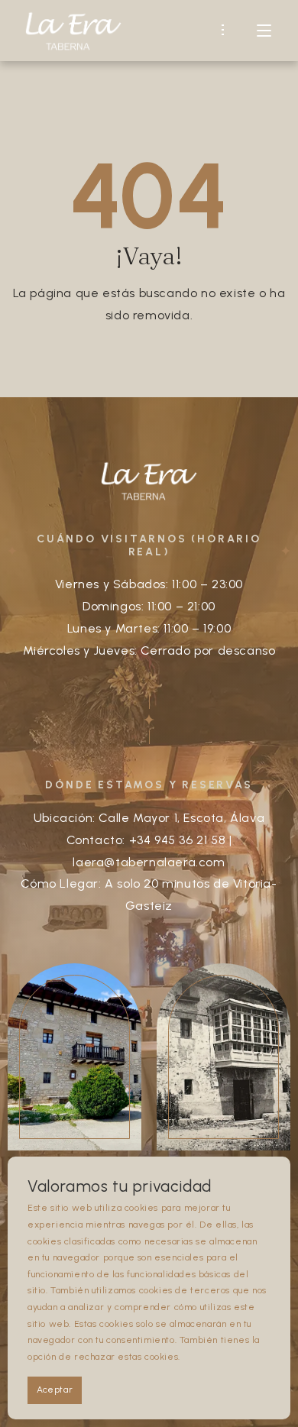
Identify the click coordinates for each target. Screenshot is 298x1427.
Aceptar (55, 1389)
